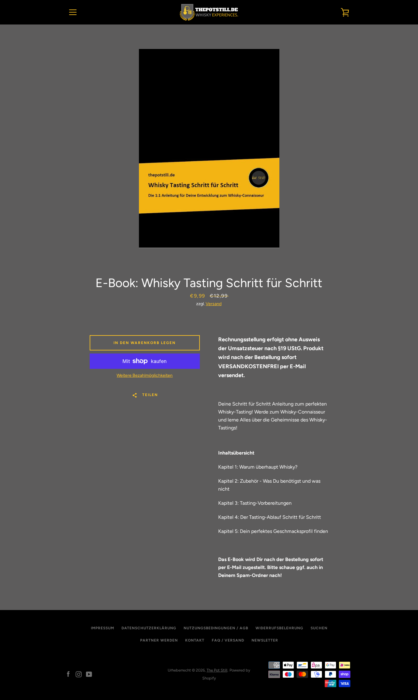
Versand (214, 303)
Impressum (102, 628)
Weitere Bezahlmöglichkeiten (145, 375)
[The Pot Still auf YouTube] (89, 674)
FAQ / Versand (228, 640)
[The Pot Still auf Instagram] (79, 674)
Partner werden (159, 640)
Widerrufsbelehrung (279, 628)
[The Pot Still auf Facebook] (68, 674)
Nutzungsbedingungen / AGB (216, 628)
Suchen (319, 628)
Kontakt (194, 640)
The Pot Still (217, 670)
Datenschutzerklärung (148, 628)
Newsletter (265, 640)
